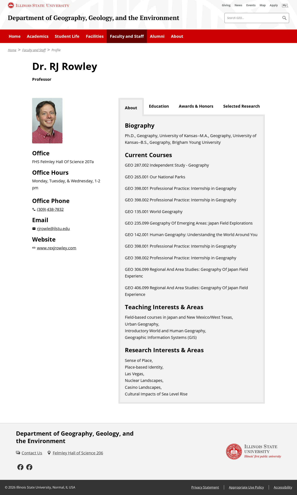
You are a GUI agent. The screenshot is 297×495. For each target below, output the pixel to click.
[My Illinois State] (285, 5)
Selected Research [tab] (241, 106)
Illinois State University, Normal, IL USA (45, 487)
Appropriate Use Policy (246, 487)
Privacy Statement (205, 487)
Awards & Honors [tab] (196, 106)
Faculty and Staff (127, 36)
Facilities (95, 36)
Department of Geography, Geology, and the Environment (93, 18)
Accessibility (283, 487)
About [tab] (131, 107)
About (177, 36)
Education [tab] (159, 106)
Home (15, 36)
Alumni (157, 36)
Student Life (67, 36)
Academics (37, 36)
